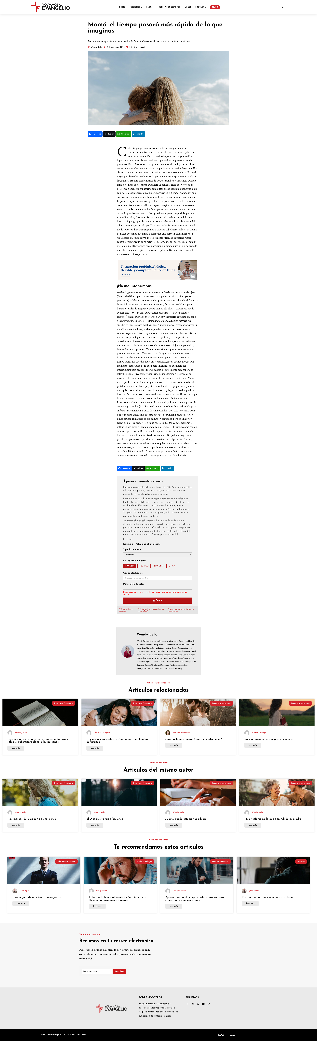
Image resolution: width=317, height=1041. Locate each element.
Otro (172, 566)
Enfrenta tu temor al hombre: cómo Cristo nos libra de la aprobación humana (117, 899)
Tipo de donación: (132, 550)
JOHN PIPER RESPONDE (169, 7)
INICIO (122, 7)
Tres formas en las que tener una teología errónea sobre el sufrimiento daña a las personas (38, 740)
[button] (283, 7)
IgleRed (221, 1035)
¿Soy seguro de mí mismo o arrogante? (36, 897)
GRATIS (215, 7)
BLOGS (149, 7)
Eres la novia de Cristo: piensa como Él (268, 739)
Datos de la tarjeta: (133, 584)
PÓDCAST (199, 7)
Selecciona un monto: (134, 561)
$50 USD (158, 566)
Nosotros (232, 1035)
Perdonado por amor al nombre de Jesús (267, 897)
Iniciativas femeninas (63, 703)
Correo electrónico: (133, 573)
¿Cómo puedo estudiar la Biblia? (185, 819)
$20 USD (144, 566)
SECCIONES (135, 7)
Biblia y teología (144, 862)
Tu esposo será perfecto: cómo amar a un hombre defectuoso (117, 740)
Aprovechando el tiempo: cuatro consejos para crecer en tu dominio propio (194, 899)
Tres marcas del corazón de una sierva (31, 819)
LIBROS (188, 7)
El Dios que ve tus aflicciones (104, 819)
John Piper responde (66, 862)
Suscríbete (119, 971)
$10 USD (129, 566)
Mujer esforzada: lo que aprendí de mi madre (272, 819)
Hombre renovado (220, 862)
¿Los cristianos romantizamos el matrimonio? (193, 739)
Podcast (301, 862)
